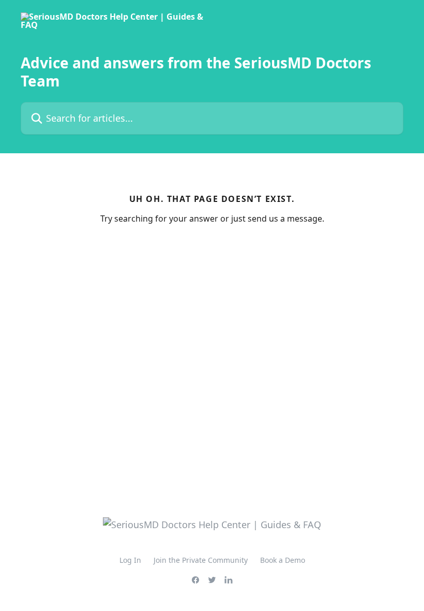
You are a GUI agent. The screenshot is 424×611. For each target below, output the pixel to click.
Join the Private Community (201, 560)
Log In (130, 560)
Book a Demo (282, 560)
